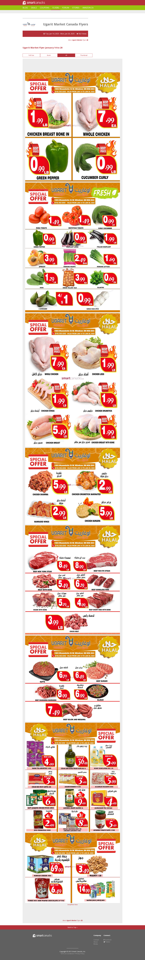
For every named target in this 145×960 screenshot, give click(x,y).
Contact (96, 940)
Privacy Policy (80, 954)
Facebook (107, 940)
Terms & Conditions (67, 954)
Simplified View (72, 905)
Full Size (31, 55)
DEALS (34, 7)
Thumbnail (83, 55)
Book (49, 55)
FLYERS (55, 7)
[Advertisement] (61, 12)
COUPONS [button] (44, 7)
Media (96, 944)
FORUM (65, 7)
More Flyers (77, 40)
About (96, 942)
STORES (75, 7)
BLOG (25, 7)
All (66, 55)
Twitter (107, 942)
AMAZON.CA (87, 7)
